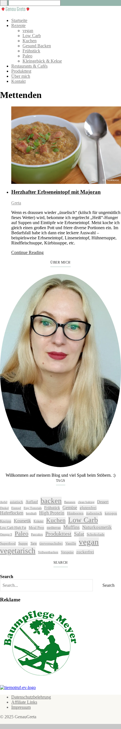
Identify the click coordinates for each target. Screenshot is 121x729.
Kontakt (18, 81)
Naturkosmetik (97, 527)
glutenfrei (88, 507)
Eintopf (16, 508)
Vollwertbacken (48, 552)
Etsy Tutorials (33, 508)
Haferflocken (11, 512)
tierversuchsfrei (51, 543)
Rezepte (18, 25)
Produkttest (21, 71)
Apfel (3, 502)
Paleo (27, 55)
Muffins (71, 527)
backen (51, 501)
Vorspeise (67, 552)
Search (6, 576)
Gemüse (69, 507)
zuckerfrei (85, 551)
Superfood (8, 543)
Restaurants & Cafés (29, 66)
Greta (16, 202)
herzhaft (31, 513)
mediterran (54, 528)
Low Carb (32, 35)
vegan (28, 30)
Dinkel (4, 508)
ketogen (111, 513)
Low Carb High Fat (13, 528)
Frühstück (31, 50)
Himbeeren (75, 513)
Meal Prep (36, 527)
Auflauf (32, 502)
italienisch (94, 513)
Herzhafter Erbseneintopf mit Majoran (56, 192)
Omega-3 (6, 534)
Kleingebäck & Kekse (42, 61)
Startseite (19, 20)
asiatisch (16, 502)
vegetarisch (17, 551)
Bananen (69, 502)
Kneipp (5, 521)
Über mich (20, 76)
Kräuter (38, 521)
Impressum (21, 707)
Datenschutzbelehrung (31, 697)
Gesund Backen (37, 45)
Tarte (33, 543)
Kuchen (30, 40)
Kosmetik (22, 520)
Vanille (70, 543)
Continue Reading (27, 252)
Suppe (23, 543)
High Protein (51, 513)
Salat (79, 534)
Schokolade (96, 534)
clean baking (86, 502)
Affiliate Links (24, 702)
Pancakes (37, 534)
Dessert (103, 502)
